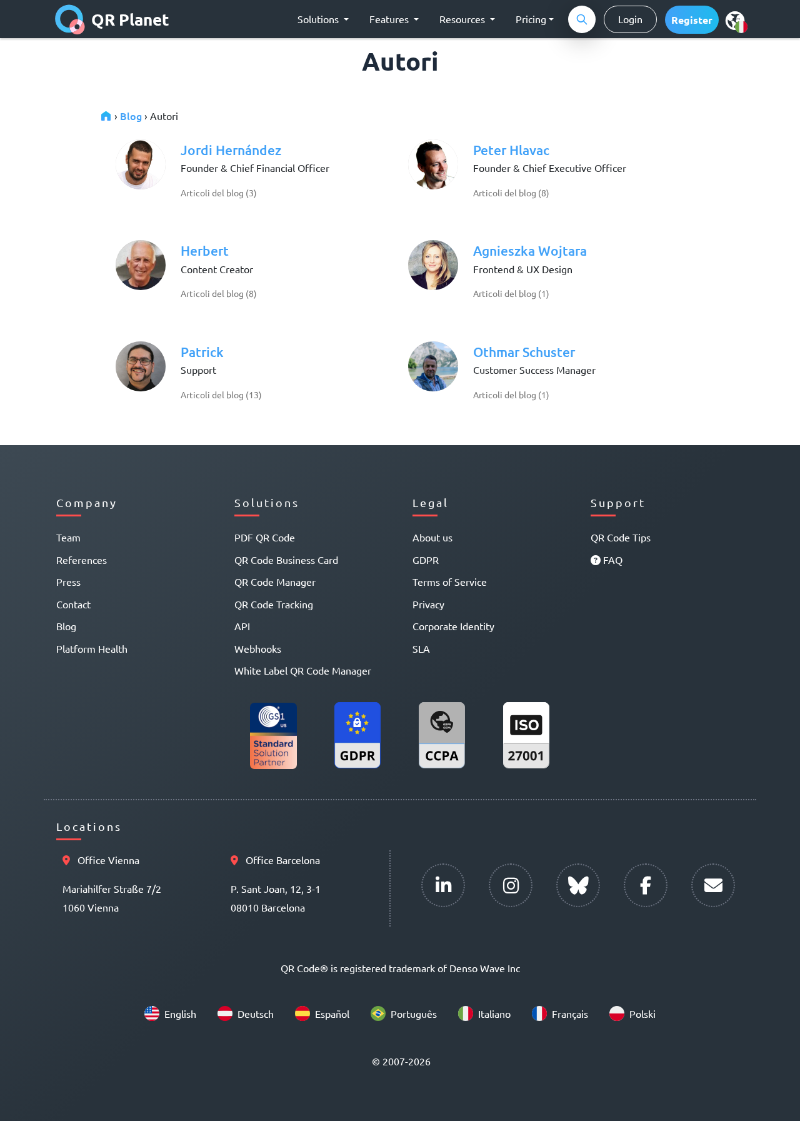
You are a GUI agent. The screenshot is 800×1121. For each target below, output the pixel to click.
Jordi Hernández (231, 149)
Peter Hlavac (511, 149)
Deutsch (256, 1013)
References (81, 559)
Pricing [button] (531, 19)
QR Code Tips (621, 537)
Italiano (494, 1013)
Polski (642, 1013)
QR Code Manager (275, 581)
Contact (73, 604)
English (180, 1013)
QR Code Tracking (273, 604)
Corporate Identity (453, 626)
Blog (131, 116)
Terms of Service (449, 581)
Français (570, 1013)
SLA (421, 648)
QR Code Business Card (286, 559)
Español (332, 1013)
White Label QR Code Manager (302, 670)
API (242, 626)
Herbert (205, 250)
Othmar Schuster (524, 351)
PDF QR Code (264, 537)
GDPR (425, 559)
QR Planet (130, 19)
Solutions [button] (319, 19)
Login (630, 19)
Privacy (428, 604)
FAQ (611, 559)
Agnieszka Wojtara (530, 250)
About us (432, 537)
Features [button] (390, 19)
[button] (692, 20)
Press (68, 581)
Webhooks (257, 648)
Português (414, 1013)
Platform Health (92, 648)
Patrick (202, 351)
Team (68, 537)
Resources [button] (463, 19)
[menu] (735, 20)
